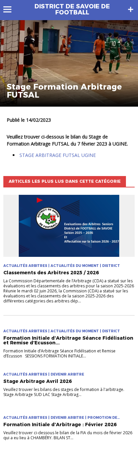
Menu (10, 9)
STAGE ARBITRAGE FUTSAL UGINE (57, 155)
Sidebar (131, 9)
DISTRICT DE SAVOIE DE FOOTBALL (72, 9)
